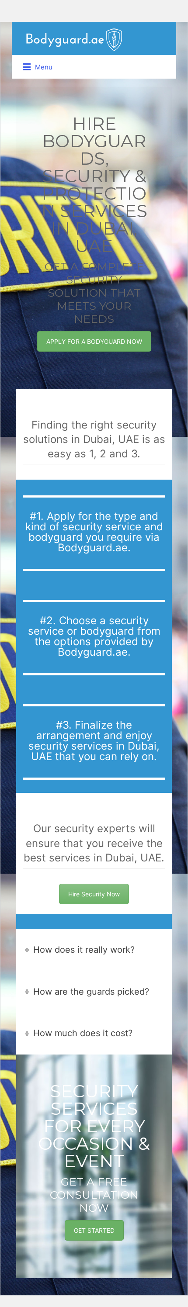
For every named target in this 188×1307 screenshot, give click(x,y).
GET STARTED (94, 1230)
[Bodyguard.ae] (74, 39)
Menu (42, 67)
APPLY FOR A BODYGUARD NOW (94, 341)
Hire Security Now (94, 894)
